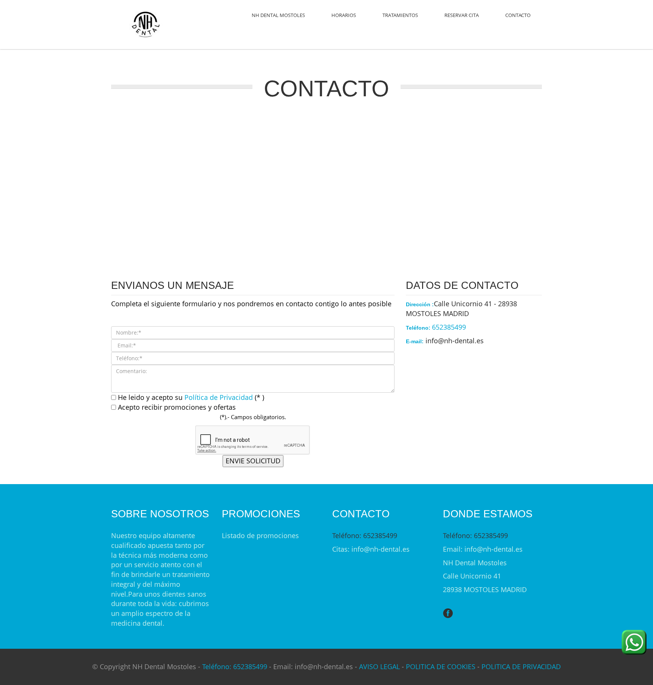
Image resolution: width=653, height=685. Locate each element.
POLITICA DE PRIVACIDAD (521, 666)
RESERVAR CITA (461, 15)
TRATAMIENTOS (400, 15)
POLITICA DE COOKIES (440, 666)
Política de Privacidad (219, 397)
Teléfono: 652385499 (364, 535)
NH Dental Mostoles (278, 15)
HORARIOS (343, 15)
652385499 (449, 327)
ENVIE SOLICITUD (253, 460)
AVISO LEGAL (379, 666)
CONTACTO (518, 15)
